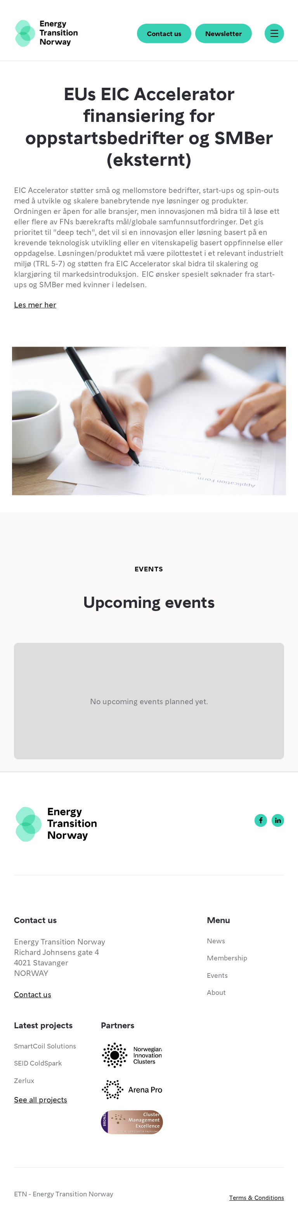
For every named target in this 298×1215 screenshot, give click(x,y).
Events (217, 974)
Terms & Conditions (256, 1197)
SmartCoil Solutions (45, 1045)
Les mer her (35, 304)
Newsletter (223, 33)
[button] (274, 33)
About (216, 992)
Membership (227, 957)
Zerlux (24, 1080)
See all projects (40, 1099)
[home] (46, 33)
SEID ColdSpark (38, 1062)
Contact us (164, 33)
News (216, 940)
